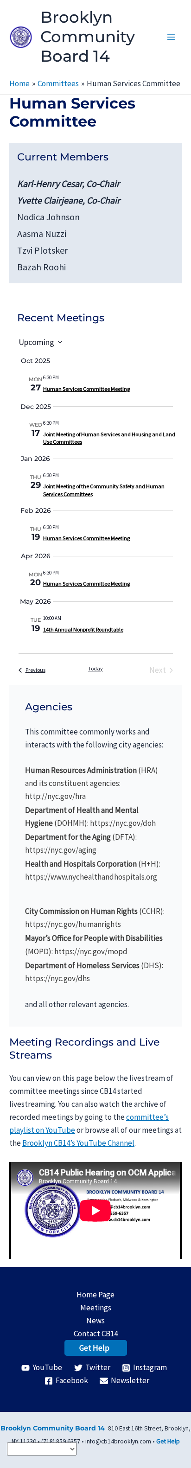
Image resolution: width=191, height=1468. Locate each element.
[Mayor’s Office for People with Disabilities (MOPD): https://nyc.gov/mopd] (95, 944)
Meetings (95, 1307)
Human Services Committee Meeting (86, 388)
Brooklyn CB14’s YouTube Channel (78, 1143)
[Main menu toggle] (171, 37)
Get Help (94, 1348)
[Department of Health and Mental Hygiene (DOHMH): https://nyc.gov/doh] (95, 817)
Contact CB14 (96, 1333)
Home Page (95, 1294)
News (95, 1320)
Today (95, 668)
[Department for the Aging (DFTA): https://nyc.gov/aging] (95, 843)
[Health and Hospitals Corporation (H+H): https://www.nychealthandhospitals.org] (95, 870)
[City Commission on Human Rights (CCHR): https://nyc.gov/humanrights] (95, 918)
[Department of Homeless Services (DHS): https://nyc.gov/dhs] (95, 972)
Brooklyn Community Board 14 (87, 36)
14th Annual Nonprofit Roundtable (83, 629)
